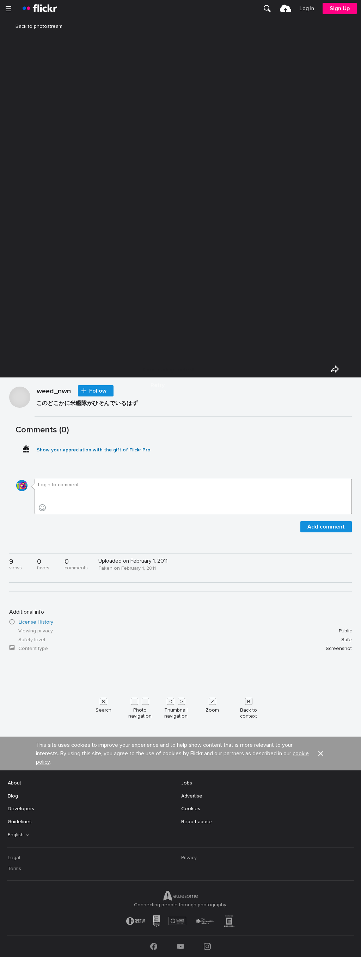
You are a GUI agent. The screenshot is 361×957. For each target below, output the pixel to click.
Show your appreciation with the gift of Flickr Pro (94, 450)
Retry (158, 385)
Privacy (189, 858)
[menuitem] (267, 8)
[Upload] (285, 8)
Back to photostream (39, 26)
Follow (97, 390)
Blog (13, 796)
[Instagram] (207, 946)
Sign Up (340, 8)
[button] (321, 753)
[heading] (40, 8)
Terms (14, 868)
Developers (21, 809)
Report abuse (196, 822)
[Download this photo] (351, 369)
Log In (307, 8)
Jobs (186, 783)
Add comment (326, 526)
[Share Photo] (335, 369)
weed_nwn (54, 391)
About (14, 783)
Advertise (191, 796)
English (16, 835)
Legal (14, 858)
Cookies (190, 809)
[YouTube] (180, 946)
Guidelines (20, 822)
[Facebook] (153, 946)
